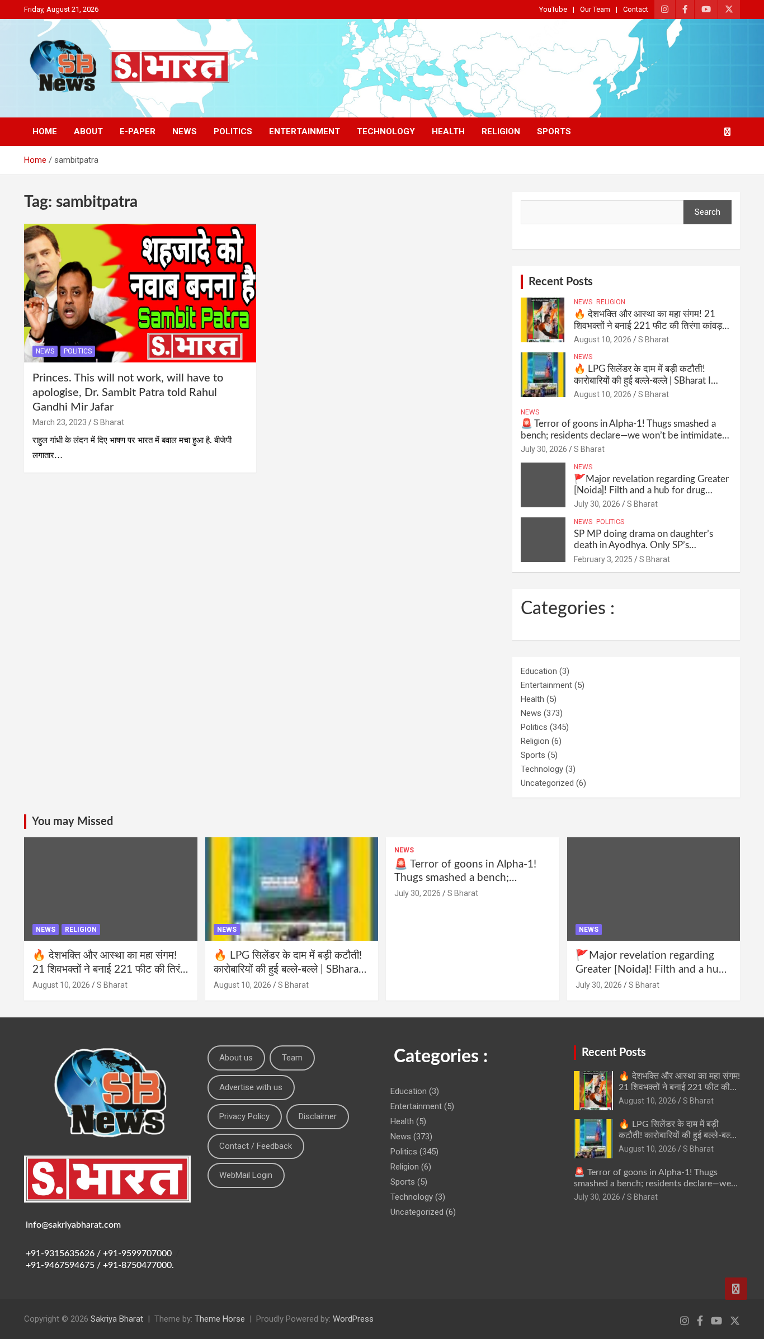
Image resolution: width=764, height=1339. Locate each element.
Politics (233, 131)
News (184, 131)
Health (448, 131)
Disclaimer (318, 1116)
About (88, 131)
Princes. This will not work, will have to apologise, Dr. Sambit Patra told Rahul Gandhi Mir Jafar (127, 393)
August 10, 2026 (602, 339)
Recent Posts (561, 281)
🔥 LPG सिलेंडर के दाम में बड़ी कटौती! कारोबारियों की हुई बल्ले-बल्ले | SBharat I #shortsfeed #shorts (642, 380)
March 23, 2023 (59, 422)
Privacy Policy (244, 1116)
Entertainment (304, 131)
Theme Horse (220, 1319)
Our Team (595, 9)
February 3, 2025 (603, 559)
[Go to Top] (736, 1288)
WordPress (353, 1319)
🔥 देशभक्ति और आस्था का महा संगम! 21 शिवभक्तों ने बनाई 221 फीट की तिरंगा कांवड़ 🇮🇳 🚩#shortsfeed (648, 325)
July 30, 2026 (544, 449)
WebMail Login (245, 1175)
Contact (635, 9)
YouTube (553, 9)
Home (44, 131)
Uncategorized (547, 783)
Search (707, 212)
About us (236, 1058)
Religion (501, 131)
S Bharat (108, 422)
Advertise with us (250, 1087)
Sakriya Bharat (117, 1319)
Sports (554, 131)
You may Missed (72, 821)
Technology (386, 131)
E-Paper (137, 131)
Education (539, 671)
